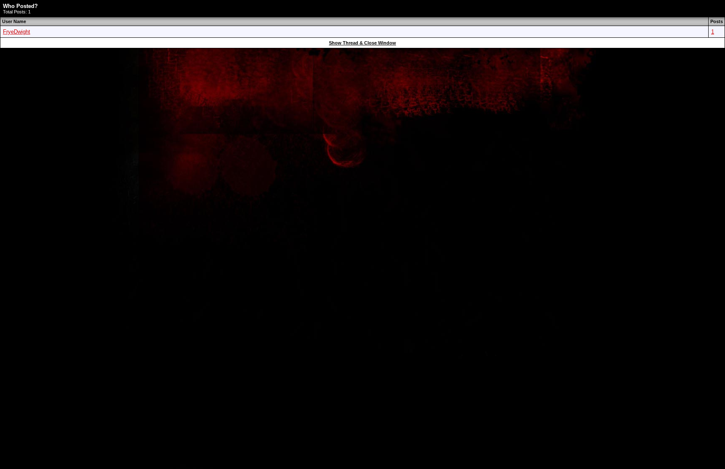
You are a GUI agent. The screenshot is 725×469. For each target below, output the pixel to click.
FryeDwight (16, 32)
